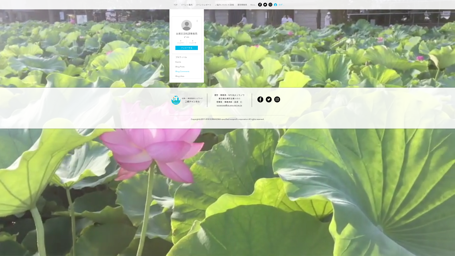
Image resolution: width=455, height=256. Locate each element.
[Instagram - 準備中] (277, 99)
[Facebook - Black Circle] (260, 99)
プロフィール (181, 57)
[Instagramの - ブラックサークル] (270, 5)
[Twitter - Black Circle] (269, 99)
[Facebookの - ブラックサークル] (260, 5)
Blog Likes (179, 76)
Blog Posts (179, 67)
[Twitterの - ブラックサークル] (265, 5)
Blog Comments (182, 71)
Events (178, 62)
